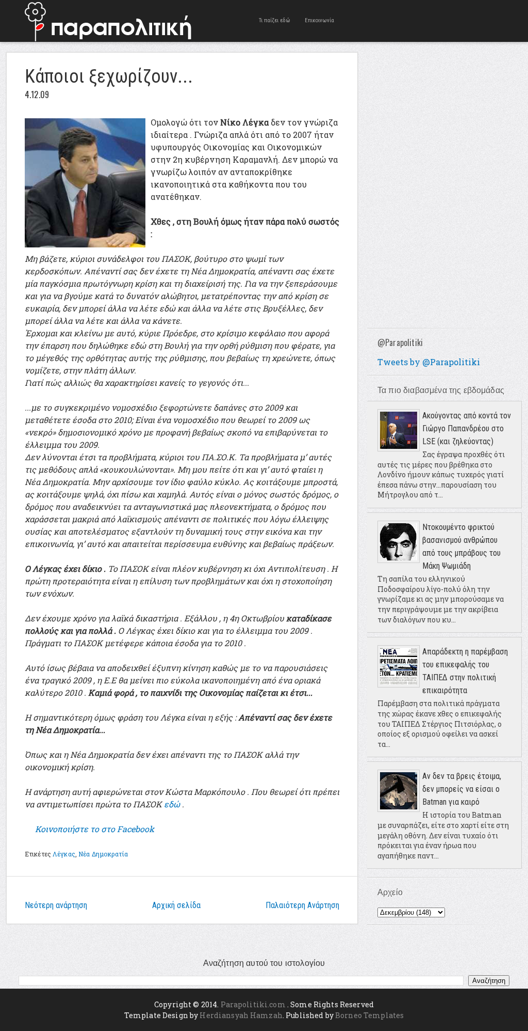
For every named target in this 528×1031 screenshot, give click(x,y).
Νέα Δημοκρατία (103, 854)
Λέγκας (64, 854)
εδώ (172, 804)
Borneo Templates (369, 1015)
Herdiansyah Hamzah (241, 1015)
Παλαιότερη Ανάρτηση (302, 905)
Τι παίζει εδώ (274, 20)
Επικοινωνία (319, 20)
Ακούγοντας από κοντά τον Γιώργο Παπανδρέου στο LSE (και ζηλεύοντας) (466, 428)
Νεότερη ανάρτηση (56, 905)
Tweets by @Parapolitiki (428, 361)
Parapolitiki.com (253, 1004)
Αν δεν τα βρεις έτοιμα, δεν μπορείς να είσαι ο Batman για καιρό (461, 789)
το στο (94, 828)
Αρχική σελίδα (176, 905)
